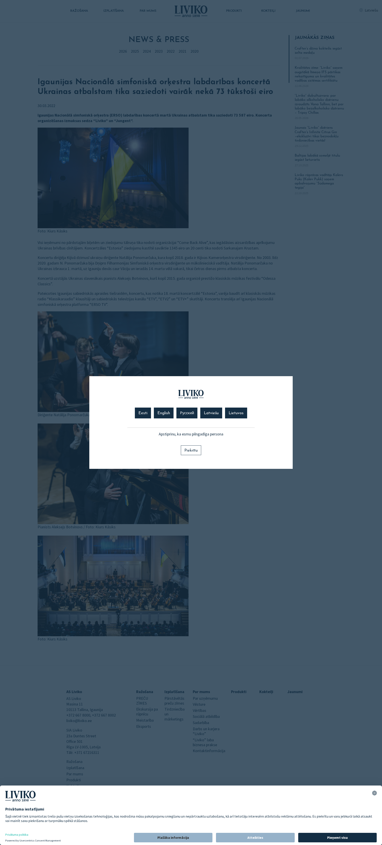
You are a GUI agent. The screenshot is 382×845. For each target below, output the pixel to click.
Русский (187, 413)
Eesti (142, 413)
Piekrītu (191, 451)
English (163, 413)
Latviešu (211, 413)
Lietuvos (236, 413)
